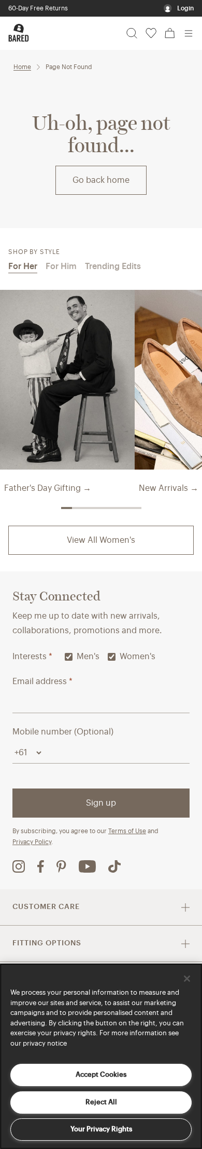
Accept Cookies (101, 1074)
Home (22, 67)
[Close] (187, 978)
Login (185, 8)
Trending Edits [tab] (113, 266)
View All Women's (101, 540)
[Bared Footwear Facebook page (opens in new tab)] (40, 866)
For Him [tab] (61, 266)
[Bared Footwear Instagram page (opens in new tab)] (18, 866)
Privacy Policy (31, 842)
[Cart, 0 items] (170, 33)
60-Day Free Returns (38, 8)
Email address (42, 681)
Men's (88, 656)
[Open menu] (188, 33)
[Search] (131, 33)
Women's (137, 656)
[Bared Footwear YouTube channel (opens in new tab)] (87, 866)
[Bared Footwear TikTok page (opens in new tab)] (114, 866)
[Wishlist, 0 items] (151, 33)
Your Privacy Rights (101, 1129)
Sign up (101, 803)
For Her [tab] (22, 266)
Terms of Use (127, 831)
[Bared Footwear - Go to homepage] (18, 33)
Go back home (101, 180)
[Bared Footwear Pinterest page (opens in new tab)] (61, 866)
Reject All (101, 1102)
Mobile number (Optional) (62, 732)
